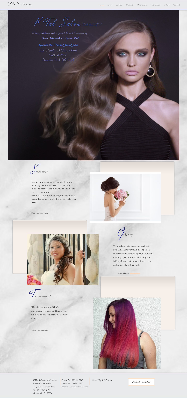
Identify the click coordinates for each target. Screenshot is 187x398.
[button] (141, 381)
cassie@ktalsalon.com (78, 386)
